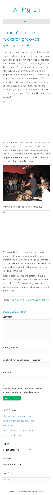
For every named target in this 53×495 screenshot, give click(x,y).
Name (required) (11, 347)
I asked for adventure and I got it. (18, 430)
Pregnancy (43, 299)
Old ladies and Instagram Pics (17, 416)
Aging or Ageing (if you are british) (19, 420)
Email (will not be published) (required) (22, 360)
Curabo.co (41, 491)
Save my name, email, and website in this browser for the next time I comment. (23, 390)
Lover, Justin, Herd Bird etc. (24, 299)
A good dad (8, 425)
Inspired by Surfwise (12, 435)
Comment (7, 316)
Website (7, 372)
